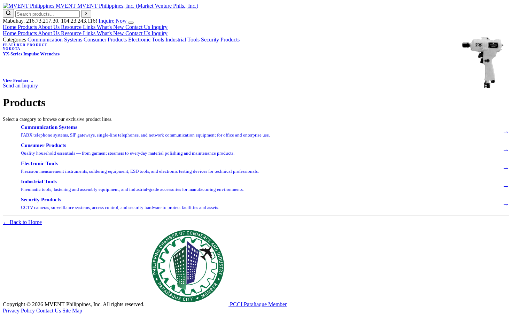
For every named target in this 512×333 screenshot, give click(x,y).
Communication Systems (56, 39)
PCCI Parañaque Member (257, 304)
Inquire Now (113, 21)
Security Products (220, 39)
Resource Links (79, 27)
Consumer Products (106, 39)
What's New (111, 27)
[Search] (8, 13)
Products (28, 27)
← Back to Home (22, 222)
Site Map (72, 310)
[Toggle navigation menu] (131, 23)
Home (10, 27)
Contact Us (138, 27)
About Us (49, 27)
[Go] (86, 14)
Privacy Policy (19, 310)
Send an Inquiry (20, 85)
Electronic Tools (146, 39)
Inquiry (160, 27)
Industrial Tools (183, 39)
